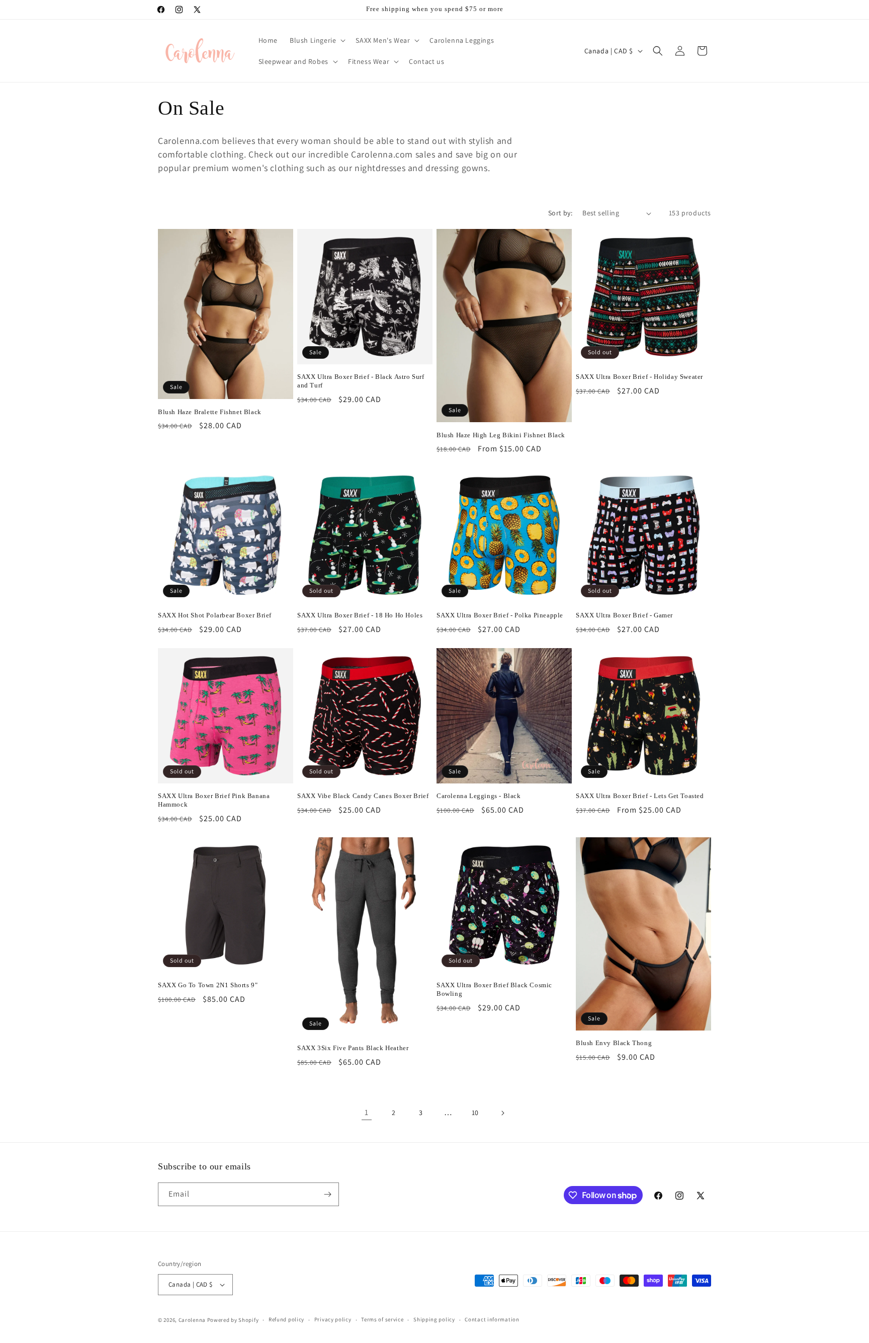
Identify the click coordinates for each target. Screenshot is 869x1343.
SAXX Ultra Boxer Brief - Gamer (624, 615)
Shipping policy (434, 1319)
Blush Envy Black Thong (614, 1043)
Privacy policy (333, 1319)
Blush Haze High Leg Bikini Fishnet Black (501, 435)
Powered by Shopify (233, 1319)
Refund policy (286, 1319)
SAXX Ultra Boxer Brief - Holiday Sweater (639, 376)
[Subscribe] (327, 1194)
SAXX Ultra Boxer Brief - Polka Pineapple (500, 615)
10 (475, 1112)
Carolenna (192, 1319)
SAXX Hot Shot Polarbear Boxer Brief (215, 615)
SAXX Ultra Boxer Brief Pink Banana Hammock (214, 800)
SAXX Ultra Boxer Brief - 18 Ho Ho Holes (359, 615)
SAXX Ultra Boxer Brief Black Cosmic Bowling (494, 989)
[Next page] (502, 1113)
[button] (317, 40)
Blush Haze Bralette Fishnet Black (210, 412)
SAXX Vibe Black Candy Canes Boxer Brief (362, 796)
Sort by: (560, 212)
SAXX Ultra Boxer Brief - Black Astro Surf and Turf (360, 381)
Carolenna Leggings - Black (479, 796)
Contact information (492, 1319)
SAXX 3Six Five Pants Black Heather (352, 1048)
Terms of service (382, 1319)
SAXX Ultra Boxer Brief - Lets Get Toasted (640, 796)
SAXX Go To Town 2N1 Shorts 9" (207, 985)
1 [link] (367, 1112)
